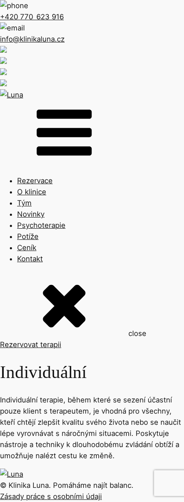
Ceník (26, 247)
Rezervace (35, 180)
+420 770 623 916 (32, 16)
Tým (24, 203)
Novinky (31, 214)
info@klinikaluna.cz (32, 39)
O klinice (31, 191)
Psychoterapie (41, 225)
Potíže (28, 236)
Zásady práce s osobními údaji (51, 496)
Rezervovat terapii (30, 344)
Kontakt (30, 258)
